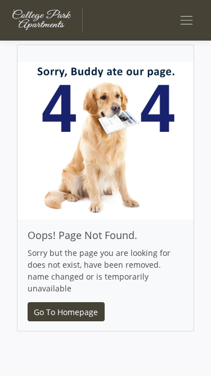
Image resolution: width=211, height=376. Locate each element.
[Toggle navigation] (186, 20)
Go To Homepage (66, 312)
